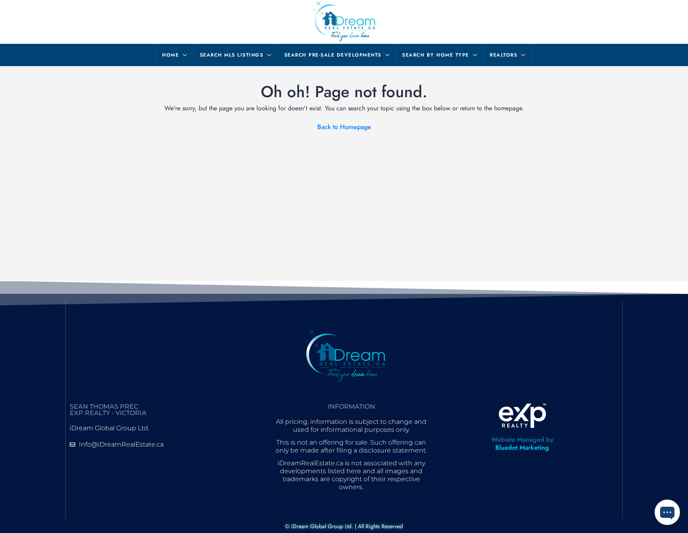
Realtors (503, 55)
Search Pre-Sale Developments (332, 55)
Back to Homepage (344, 126)
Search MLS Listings (232, 55)
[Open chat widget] (667, 512)
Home (170, 55)
